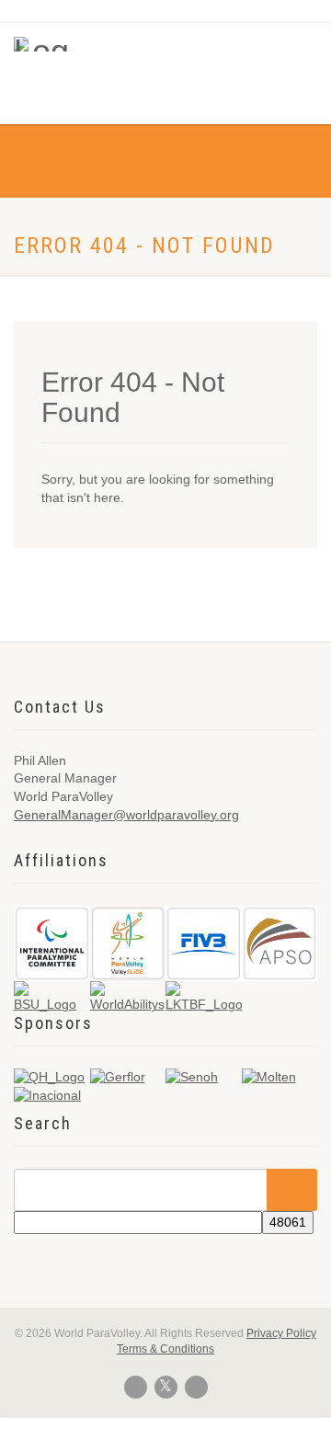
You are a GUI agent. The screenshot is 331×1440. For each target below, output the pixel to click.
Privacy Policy (281, 1333)
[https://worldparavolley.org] (41, 44)
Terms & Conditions (165, 1349)
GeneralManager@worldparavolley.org (126, 814)
